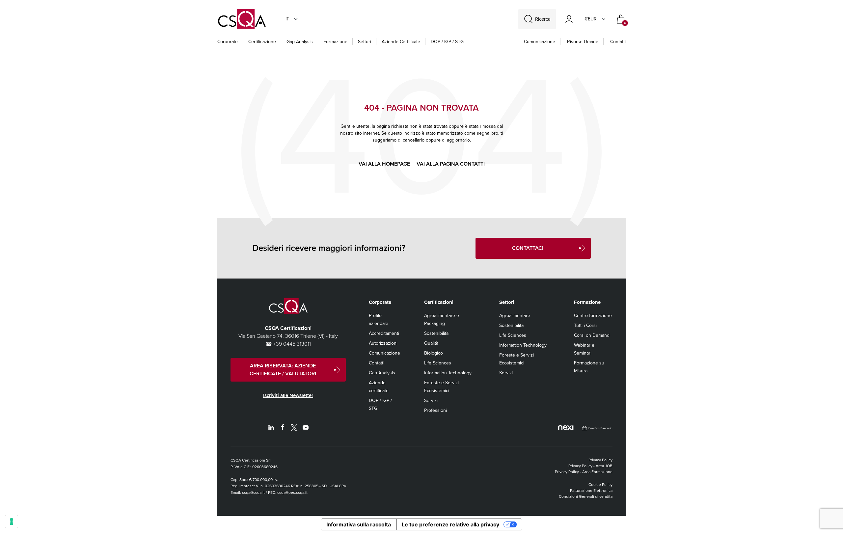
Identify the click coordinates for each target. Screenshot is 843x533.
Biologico (433, 353)
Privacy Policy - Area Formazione (583, 472)
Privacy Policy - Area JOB (590, 466)
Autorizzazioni (383, 343)
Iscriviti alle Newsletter (288, 395)
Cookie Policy (600, 485)
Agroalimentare (514, 315)
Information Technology (448, 372)
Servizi (431, 400)
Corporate (227, 41)
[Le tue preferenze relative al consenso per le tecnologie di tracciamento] (11, 521)
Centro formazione (593, 315)
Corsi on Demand (592, 335)
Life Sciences (437, 363)
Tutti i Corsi (585, 325)
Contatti (618, 41)
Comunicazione (384, 353)
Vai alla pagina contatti (451, 164)
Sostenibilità (436, 333)
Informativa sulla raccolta (358, 524)
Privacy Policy (600, 460)
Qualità (431, 343)
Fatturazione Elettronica (591, 490)
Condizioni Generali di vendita (585, 496)
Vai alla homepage (384, 164)
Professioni (435, 410)
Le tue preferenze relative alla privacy (450, 524)
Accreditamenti (384, 333)
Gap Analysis (382, 372)
